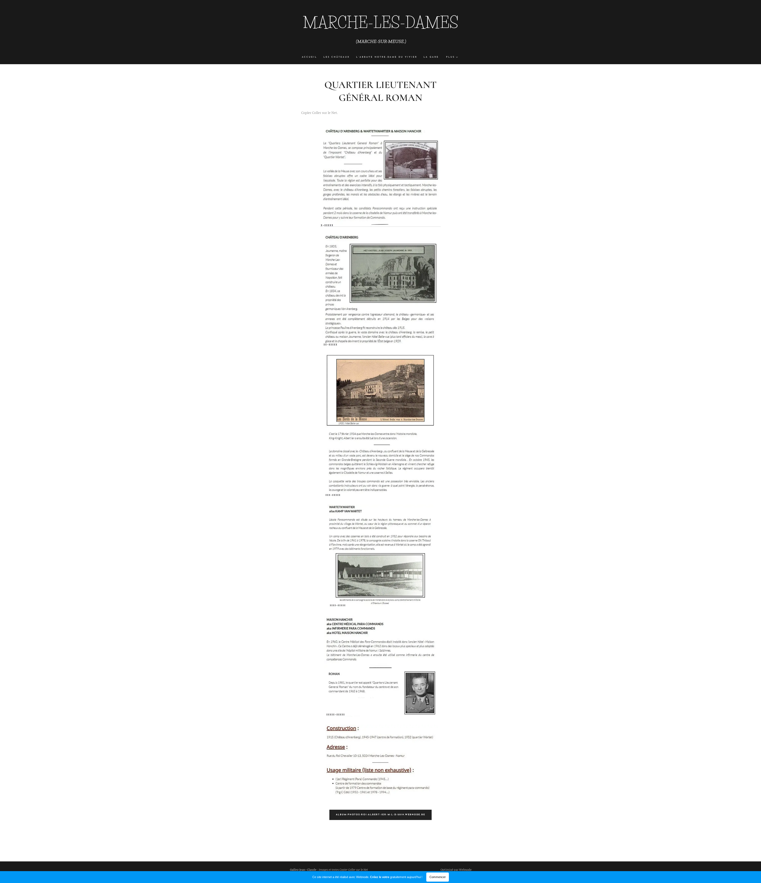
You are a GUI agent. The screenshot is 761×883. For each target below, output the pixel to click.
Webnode (465, 870)
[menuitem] (311, 57)
